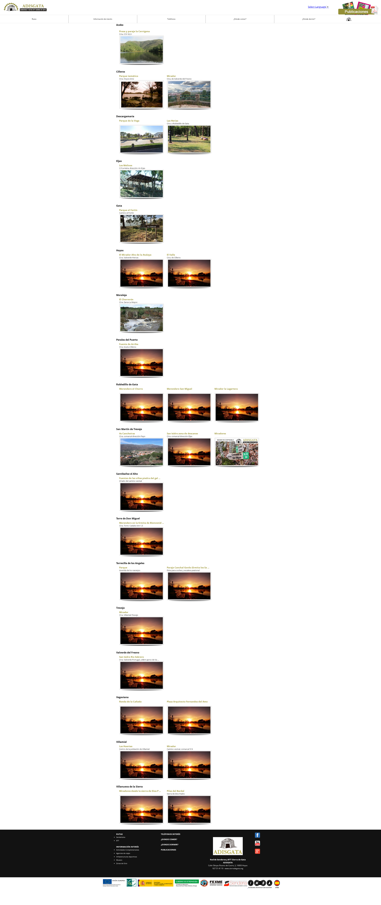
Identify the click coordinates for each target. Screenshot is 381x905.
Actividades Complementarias (127, 850)
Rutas (34, 19)
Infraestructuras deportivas (126, 857)
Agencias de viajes (123, 853)
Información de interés (102, 19)
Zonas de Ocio (121, 863)
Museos (119, 860)
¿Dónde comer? (240, 19)
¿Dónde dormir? (308, 19)
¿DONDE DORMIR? (169, 844)
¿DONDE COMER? (169, 839)
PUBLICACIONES (168, 849)
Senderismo (120, 837)
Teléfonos (171, 19)
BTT (117, 840)
